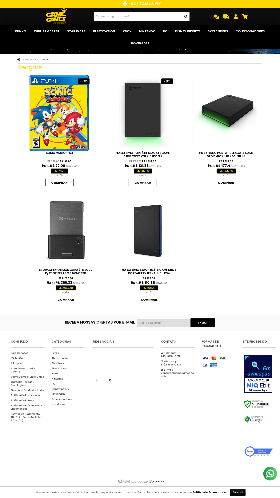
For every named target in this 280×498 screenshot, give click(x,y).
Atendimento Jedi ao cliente (24, 370)
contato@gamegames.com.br (177, 373)
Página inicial (29, 59)
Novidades (58, 404)
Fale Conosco (19, 353)
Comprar (59, 183)
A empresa (17, 363)
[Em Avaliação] (258, 374)
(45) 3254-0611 (170, 355)
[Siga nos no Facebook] (97, 380)
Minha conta (19, 358)
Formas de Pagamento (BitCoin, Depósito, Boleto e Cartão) (27, 417)
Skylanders (59, 394)
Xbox (55, 373)
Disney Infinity (60, 389)
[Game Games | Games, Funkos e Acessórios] (56, 16)
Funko (55, 353)
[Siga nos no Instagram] (110, 380)
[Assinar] (202, 322)
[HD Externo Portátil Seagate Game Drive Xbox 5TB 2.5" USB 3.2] (226, 131)
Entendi (238, 492)
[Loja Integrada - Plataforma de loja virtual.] (132, 481)
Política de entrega (23, 400)
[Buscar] (186, 16)
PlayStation (59, 368)
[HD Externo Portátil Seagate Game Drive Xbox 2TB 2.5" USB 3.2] (142, 131)
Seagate (45, 59)
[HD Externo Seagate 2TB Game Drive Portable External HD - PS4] (149, 248)
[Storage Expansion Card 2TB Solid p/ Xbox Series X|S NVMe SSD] (66, 248)
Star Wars (58, 363)
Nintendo (57, 378)
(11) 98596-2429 (171, 363)
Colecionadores (62, 399)
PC (53, 384)
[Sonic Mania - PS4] (59, 131)
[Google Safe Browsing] (258, 419)
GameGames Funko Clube (27, 377)
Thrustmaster (60, 358)
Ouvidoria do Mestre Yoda (27, 390)
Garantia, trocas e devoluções (22, 383)
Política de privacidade (25, 395)
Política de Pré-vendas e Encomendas (26, 407)
